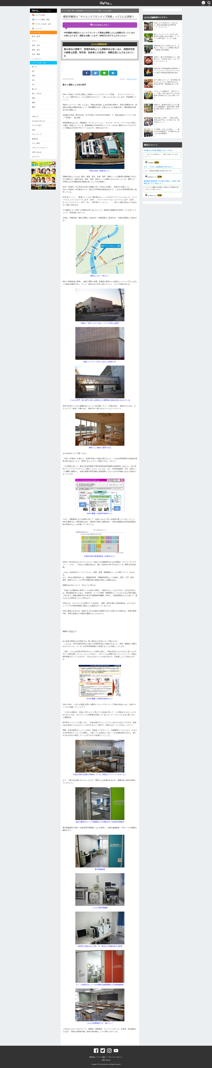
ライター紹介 (36, 125)
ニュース (38, 28)
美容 (33, 75)
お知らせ (35, 116)
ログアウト (36, 157)
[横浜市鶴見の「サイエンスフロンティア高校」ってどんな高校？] (113, 73)
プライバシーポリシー (40, 148)
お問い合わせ (36, 152)
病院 (33, 98)
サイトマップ (36, 134)
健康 (33, 107)
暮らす (34, 89)
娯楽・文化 (36, 45)
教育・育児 (36, 50)
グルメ (34, 41)
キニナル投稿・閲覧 (42, 19)
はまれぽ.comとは (38, 121)
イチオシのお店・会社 (43, 24)
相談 (33, 102)
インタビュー (36, 59)
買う (33, 71)
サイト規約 (36, 143)
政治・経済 (36, 36)
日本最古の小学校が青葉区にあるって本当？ (158, 150)
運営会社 (35, 139)
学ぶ (33, 84)
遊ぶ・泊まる (36, 93)
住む (33, 80)
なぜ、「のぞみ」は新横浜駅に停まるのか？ (158, 167)
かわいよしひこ (132, 79)
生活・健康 (36, 54)
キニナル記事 (40, 15)
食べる (34, 67)
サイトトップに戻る (46, 11)
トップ (64, 10)
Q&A (33, 130)
